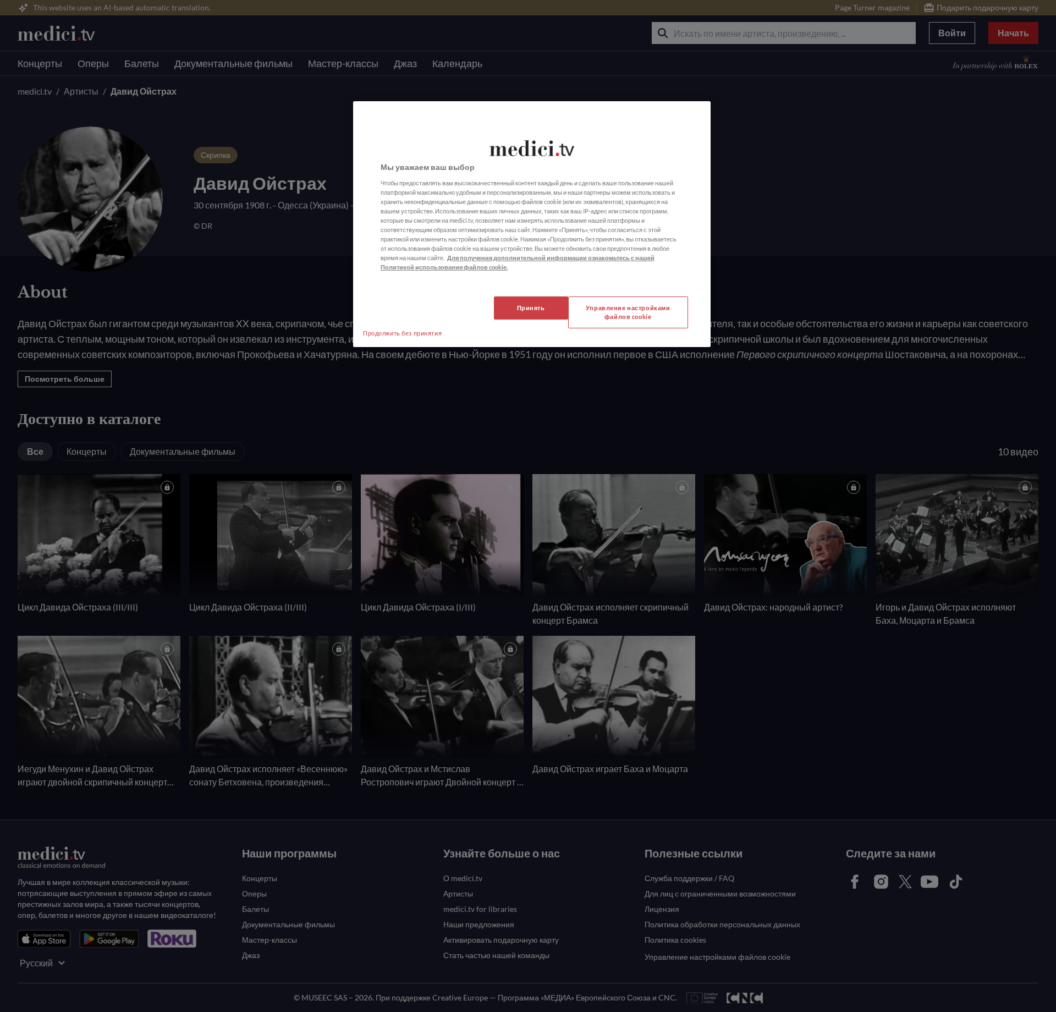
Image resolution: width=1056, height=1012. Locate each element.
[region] (532, 224)
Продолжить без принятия (402, 333)
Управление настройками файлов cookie (628, 312)
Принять (531, 307)
